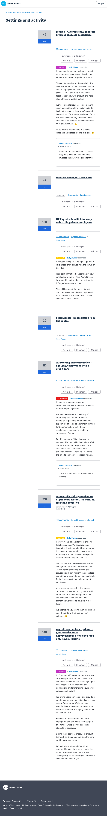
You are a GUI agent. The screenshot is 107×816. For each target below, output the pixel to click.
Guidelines (46, 800)
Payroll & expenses (78, 237)
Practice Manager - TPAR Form (74, 177)
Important (81, 60)
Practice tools (85, 195)
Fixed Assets (61, 339)
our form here (67, 123)
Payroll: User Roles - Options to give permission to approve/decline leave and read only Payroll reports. (75, 634)
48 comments (62, 520)
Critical (96, 60)
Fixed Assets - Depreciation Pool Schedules (75, 319)
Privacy (30, 800)
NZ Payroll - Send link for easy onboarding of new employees (74, 220)
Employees (60, 240)
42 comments (62, 380)
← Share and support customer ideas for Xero (24, 12)
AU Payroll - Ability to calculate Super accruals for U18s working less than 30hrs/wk (75, 499)
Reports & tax (85, 335)
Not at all (68, 60)
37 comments (62, 650)
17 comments (62, 49)
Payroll (91, 380)
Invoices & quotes (78, 49)
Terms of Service (11, 800)
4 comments (73, 335)
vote (44, 41)
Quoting (90, 49)
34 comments (62, 236)
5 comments (73, 195)
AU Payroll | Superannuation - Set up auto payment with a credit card (74, 366)
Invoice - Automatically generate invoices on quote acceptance (75, 33)
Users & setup (76, 650)
